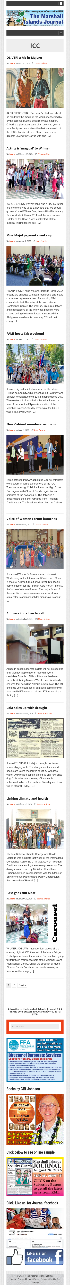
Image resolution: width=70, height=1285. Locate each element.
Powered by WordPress (28, 1279)
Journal (12, 63)
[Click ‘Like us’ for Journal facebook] (35, 1236)
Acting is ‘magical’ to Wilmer (28, 148)
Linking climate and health (27, 798)
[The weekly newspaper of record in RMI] (35, 18)
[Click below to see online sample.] (35, 1176)
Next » (22, 985)
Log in (13, 1279)
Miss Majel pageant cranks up (29, 235)
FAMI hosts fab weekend (25, 333)
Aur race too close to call (25, 613)
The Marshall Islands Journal (39, 1276)
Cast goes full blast (21, 893)
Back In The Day (45, 713)
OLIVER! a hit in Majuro (24, 57)
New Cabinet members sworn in (31, 424)
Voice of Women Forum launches (31, 519)
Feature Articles (40, 339)
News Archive (41, 63)
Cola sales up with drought (26, 708)
